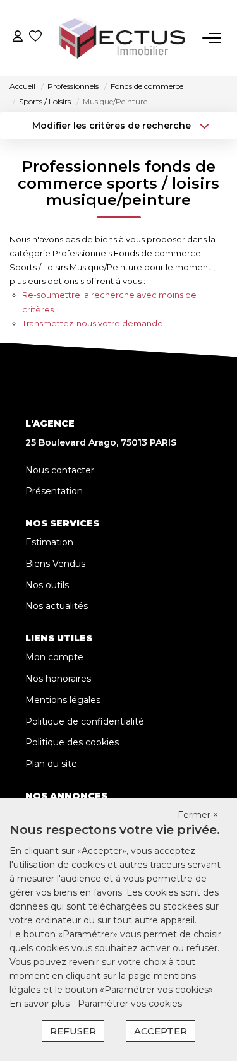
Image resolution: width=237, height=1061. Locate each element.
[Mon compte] (18, 37)
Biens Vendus (55, 563)
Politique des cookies (72, 742)
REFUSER (73, 1031)
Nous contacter (59, 470)
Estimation (49, 542)
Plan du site (51, 763)
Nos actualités (56, 606)
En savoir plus (40, 1003)
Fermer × (198, 815)
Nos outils (47, 585)
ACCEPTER (160, 1031)
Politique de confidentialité (84, 721)
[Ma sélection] (35, 37)
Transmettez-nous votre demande (92, 323)
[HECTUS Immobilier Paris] (122, 37)
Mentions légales (62, 700)
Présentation (54, 491)
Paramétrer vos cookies (130, 1003)
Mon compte (54, 657)
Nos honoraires (58, 678)
